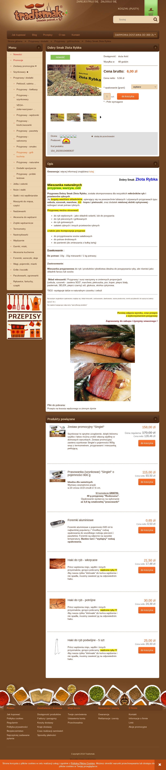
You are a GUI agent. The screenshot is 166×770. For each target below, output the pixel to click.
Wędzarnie (18, 240)
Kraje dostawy (44, 727)
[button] (100, 117)
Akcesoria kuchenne (23, 252)
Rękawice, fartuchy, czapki (23, 283)
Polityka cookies (15, 718)
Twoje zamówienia (77, 714)
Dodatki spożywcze (26, 168)
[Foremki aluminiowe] (57, 524)
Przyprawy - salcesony (23, 138)
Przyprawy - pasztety (27, 130)
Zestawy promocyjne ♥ (24, 66)
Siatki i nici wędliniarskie (25, 195)
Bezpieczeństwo (15, 731)
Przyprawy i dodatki (23, 77)
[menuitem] (18, 35)
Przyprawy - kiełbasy (27, 89)
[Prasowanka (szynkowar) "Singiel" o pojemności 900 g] (57, 476)
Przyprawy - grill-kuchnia (25, 154)
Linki (131, 722)
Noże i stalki (19, 189)
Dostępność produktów (49, 714)
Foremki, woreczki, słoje (25, 258)
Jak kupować (13, 714)
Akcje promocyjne (138, 727)
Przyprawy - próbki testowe (26, 176)
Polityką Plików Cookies (83, 763)
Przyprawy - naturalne (28, 162)
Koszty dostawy (45, 722)
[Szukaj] (155, 19)
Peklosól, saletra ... (26, 83)
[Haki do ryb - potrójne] (57, 604)
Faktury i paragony (47, 718)
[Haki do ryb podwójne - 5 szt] (57, 646)
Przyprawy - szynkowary (23, 97)
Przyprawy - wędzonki (28, 115)
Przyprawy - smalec (27, 146)
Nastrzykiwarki (20, 234)
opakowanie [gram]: (114, 87)
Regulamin (12, 722)
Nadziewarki (19, 211)
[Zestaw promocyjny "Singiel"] (57, 431)
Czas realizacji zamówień (50, 731)
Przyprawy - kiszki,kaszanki (24, 123)
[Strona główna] (41, 14)
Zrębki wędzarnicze (23, 223)
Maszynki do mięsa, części (23, 203)
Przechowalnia (75, 722)
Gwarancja (103, 714)
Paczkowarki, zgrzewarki (25, 275)
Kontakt (132, 714)
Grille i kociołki (20, 269)
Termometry (19, 229)
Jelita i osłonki (20, 184)
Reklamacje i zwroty (108, 718)
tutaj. (91, 171)
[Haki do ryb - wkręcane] (57, 564)
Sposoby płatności (46, 735)
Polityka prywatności (17, 727)
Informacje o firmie (138, 718)
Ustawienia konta (76, 718)
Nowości (17, 54)
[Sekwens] (66, 141)
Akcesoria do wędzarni (24, 217)
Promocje (18, 60)
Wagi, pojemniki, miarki (25, 264)
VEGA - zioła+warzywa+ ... (26, 107)
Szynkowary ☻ (21, 72)
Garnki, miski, (20, 246)
